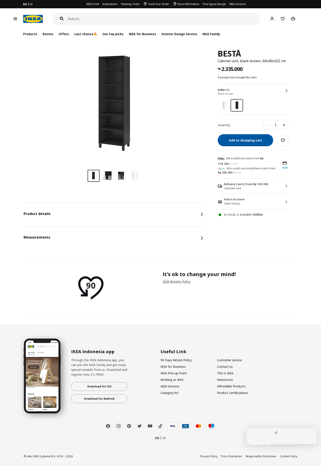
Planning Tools (130, 4)
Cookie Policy (289, 456)
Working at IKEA (171, 380)
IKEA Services (238, 4)
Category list (169, 393)
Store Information (188, 4)
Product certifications (232, 393)
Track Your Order (158, 4)
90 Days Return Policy (176, 360)
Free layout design (214, 4)
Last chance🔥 (85, 34)
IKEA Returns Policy (176, 281)
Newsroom (225, 380)
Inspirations (109, 4)
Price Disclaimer (231, 456)
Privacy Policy (208, 456)
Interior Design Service (179, 34)
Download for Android (99, 399)
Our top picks (113, 34)
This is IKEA (225, 373)
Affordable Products (231, 386)
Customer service (229, 360)
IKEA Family (211, 34)
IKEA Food (92, 4)
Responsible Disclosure (261, 456)
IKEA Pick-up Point (173, 373)
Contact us (225, 367)
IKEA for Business (142, 34)
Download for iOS (99, 386)
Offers (64, 34)
